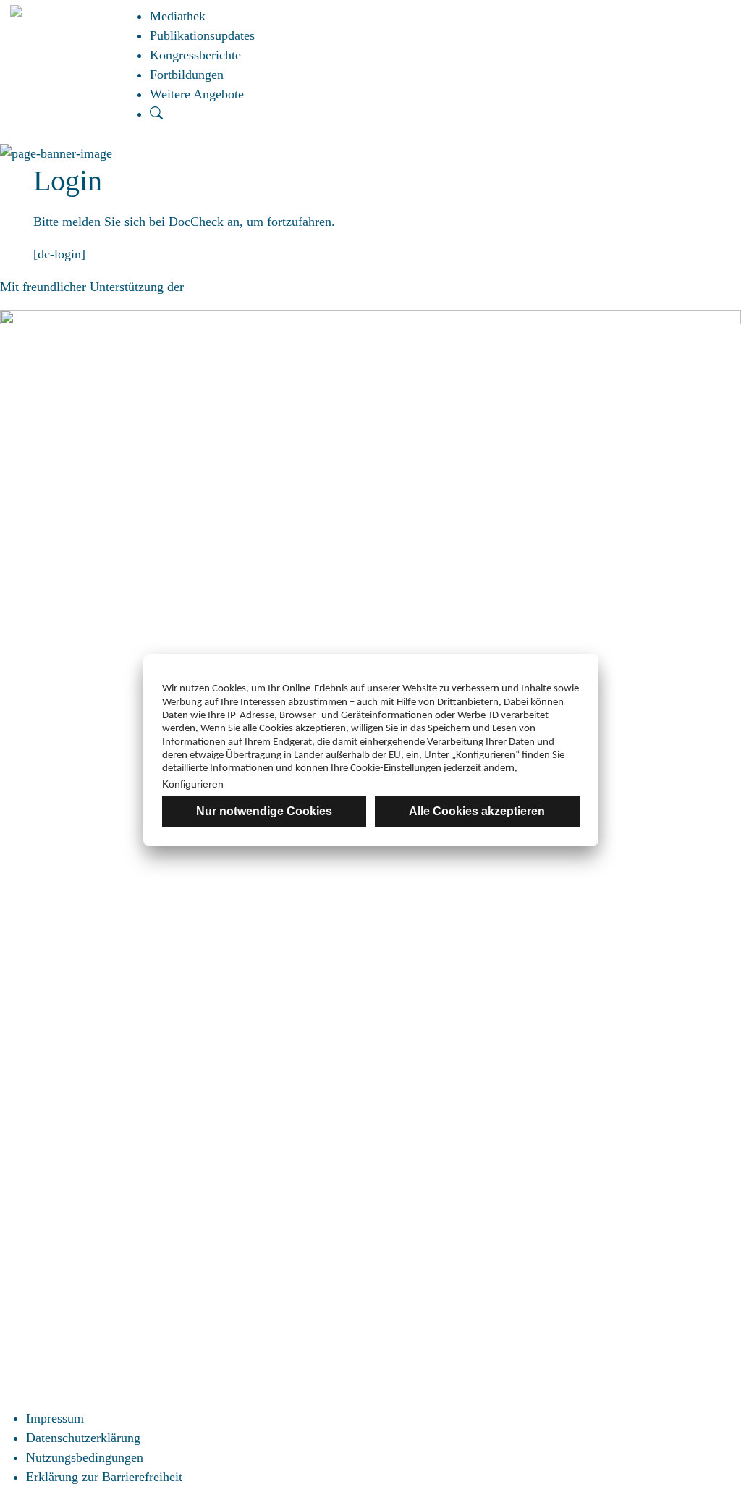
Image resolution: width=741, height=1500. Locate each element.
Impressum (55, 1418)
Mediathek (178, 16)
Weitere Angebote (197, 94)
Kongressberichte (195, 55)
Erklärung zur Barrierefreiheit (104, 1477)
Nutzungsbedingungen (84, 1457)
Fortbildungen (187, 74)
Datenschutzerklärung (83, 1438)
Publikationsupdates (202, 35)
